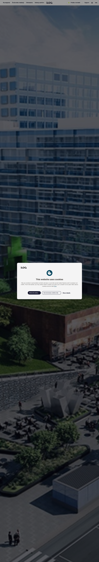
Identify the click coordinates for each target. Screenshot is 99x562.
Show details (66, 293)
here (55, 286)
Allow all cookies (33, 292)
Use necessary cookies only (50, 292)
